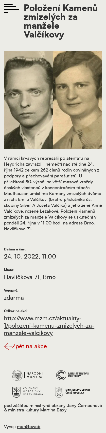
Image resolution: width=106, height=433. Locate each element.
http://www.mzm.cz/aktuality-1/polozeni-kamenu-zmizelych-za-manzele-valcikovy (49, 326)
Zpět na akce (29, 346)
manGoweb (28, 427)
